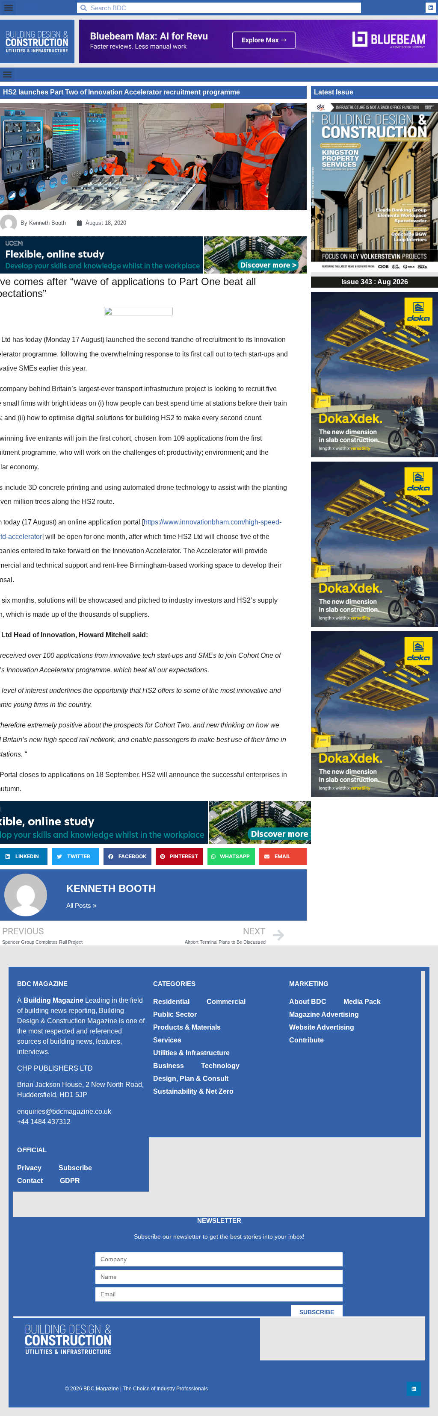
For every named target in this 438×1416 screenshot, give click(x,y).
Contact (30, 1180)
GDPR (70, 1180)
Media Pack (362, 1001)
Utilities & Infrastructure (191, 1053)
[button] (9, 8)
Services (167, 1040)
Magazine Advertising (324, 1014)
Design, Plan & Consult (190, 1078)
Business (168, 1065)
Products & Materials (187, 1027)
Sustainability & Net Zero (193, 1091)
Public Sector (175, 1014)
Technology (220, 1065)
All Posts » (81, 905)
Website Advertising (321, 1027)
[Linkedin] (431, 8)
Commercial (226, 1001)
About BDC (307, 1001)
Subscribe (75, 1168)
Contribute (306, 1040)
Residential (171, 1001)
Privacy (29, 1168)
